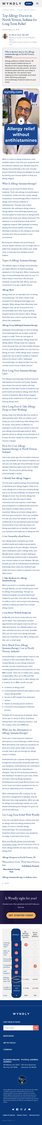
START (29, 3)
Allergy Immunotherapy (26, 10)
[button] (37, 3)
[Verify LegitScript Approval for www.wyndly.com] (22, 1083)
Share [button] (7, 883)
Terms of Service (9, 1115)
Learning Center (8, 10)
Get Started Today (21, 915)
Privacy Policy (22, 1115)
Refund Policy (34, 1115)
